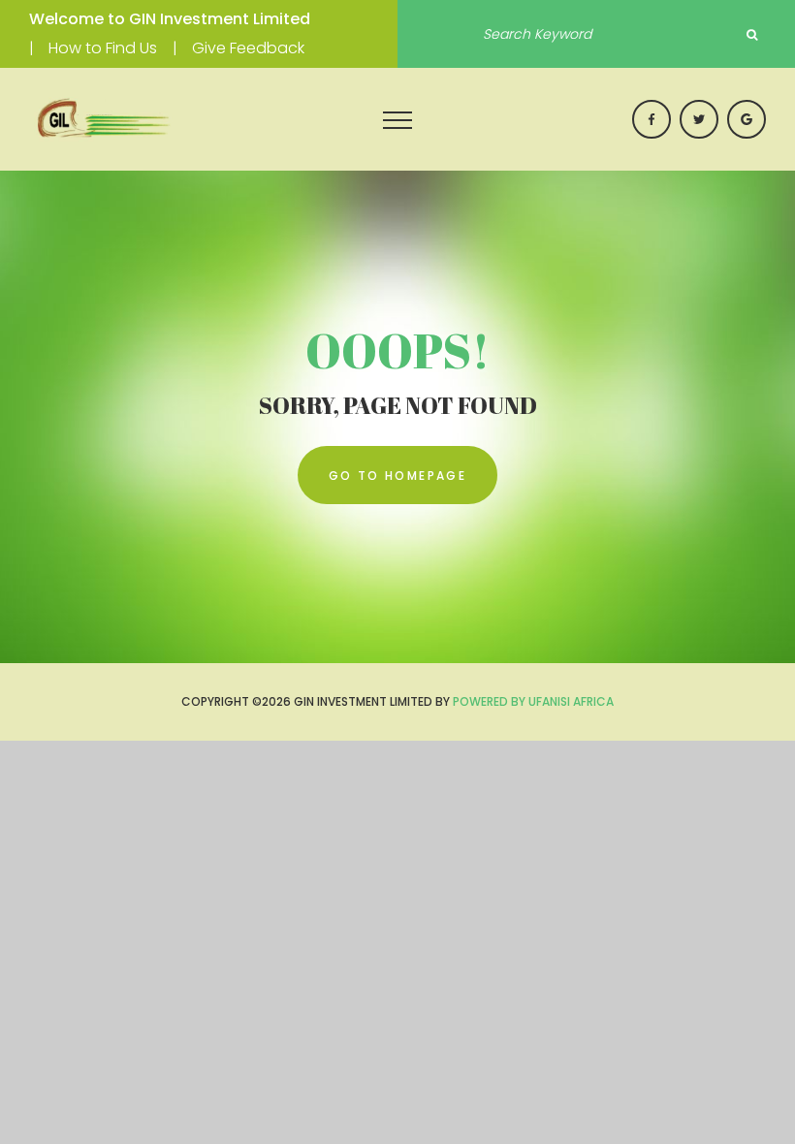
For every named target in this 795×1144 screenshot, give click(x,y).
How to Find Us (102, 48)
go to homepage (398, 475)
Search (751, 34)
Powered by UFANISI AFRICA (533, 701)
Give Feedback (248, 48)
